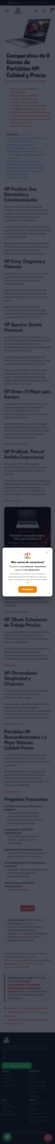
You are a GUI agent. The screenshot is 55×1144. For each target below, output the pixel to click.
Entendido (27, 589)
